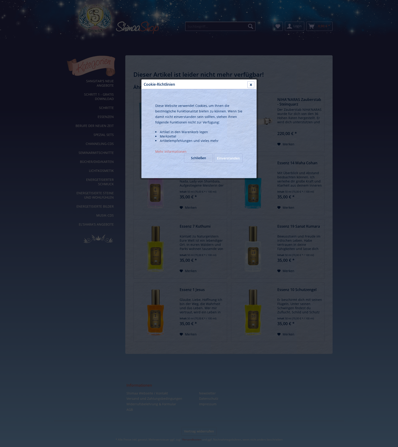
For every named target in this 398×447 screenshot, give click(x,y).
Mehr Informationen (171, 151)
